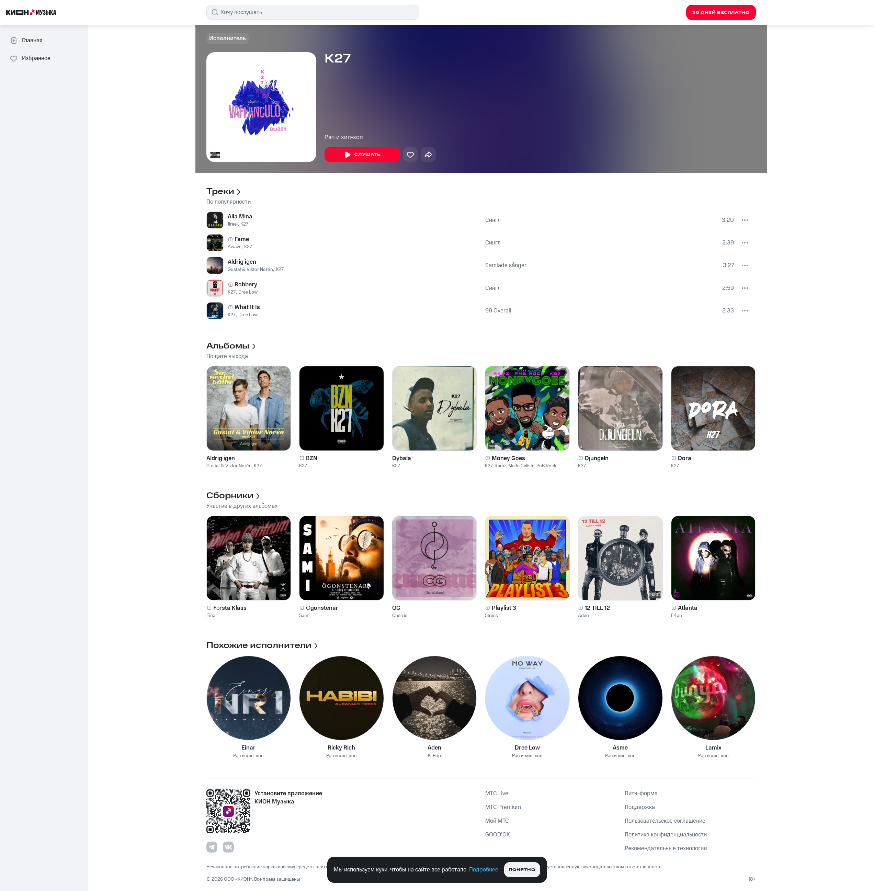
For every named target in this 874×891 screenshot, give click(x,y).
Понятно (522, 870)
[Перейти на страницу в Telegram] (211, 847)
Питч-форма (641, 793)
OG (396, 608)
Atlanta (687, 608)
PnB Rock (546, 465)
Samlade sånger (505, 265)
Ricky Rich (341, 747)
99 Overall (498, 311)
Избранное (36, 58)
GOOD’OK (497, 835)
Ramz (500, 465)
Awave (234, 246)
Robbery (246, 285)
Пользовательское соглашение (665, 821)
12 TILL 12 (597, 608)
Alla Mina (240, 217)
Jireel (233, 224)
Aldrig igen (242, 262)
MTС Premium (503, 807)
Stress (491, 615)
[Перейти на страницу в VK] (228, 847)
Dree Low (248, 292)
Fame (242, 239)
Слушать (367, 155)
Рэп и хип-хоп (344, 137)
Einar (211, 615)
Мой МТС (497, 821)
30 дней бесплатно (720, 12)
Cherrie (399, 615)
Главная (32, 40)
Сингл (493, 220)
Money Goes (508, 458)
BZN (311, 458)
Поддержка (640, 807)
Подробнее (483, 870)
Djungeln (597, 458)
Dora (684, 458)
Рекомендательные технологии (666, 848)
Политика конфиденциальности (666, 835)
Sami (304, 615)
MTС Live (496, 793)
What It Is (247, 307)
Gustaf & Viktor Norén (250, 269)
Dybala (401, 458)
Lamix (713, 747)
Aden (583, 615)
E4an (676, 615)
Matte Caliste (521, 465)
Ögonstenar (322, 608)
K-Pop (434, 756)
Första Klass (230, 608)
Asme (620, 747)
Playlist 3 (504, 608)
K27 (244, 224)
